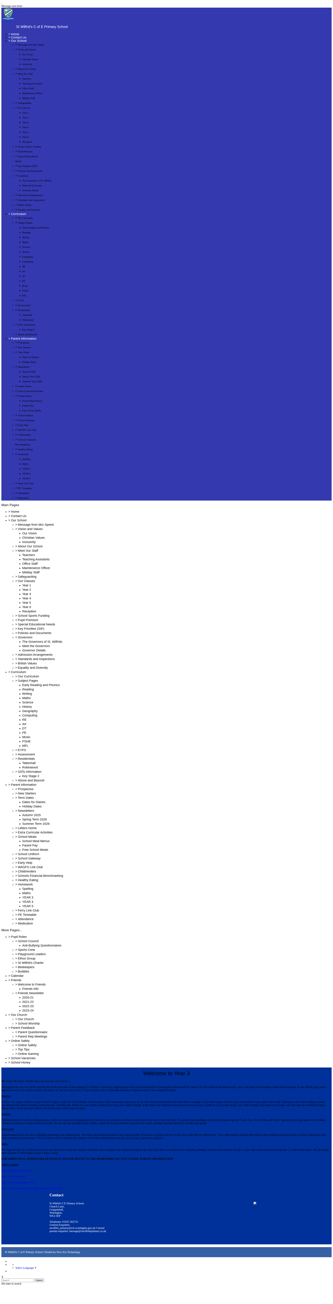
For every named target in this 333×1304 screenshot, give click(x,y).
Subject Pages (25, 223)
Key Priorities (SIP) (27, 166)
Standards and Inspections (31, 200)
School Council (28, 941)
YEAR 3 (26, 469)
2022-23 (28, 1006)
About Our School (27, 69)
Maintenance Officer (32, 93)
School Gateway (26, 420)
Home (15, 34)
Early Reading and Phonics (35, 227)
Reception (27, 142)
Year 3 (25, 122)
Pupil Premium (25, 151)
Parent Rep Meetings (32, 1036)
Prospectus (23, 342)
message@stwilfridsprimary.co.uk (87, 1231)
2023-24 (28, 1010)
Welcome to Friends (32, 984)
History (25, 252)
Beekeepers (26, 967)
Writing (25, 237)
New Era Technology (68, 1252)
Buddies (23, 971)
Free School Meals (31, 410)
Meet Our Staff (25, 74)
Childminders (24, 435)
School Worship (29, 1023)
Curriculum (18, 214)
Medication (23, 498)
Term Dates (23, 352)
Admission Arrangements (30, 195)
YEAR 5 (26, 478)
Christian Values (30, 59)
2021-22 (28, 1002)
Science (26, 247)
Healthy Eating (25, 449)
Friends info (30, 989)
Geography (27, 257)
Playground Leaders (32, 954)
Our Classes (24, 108)
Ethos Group (26, 958)
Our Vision (27, 54)
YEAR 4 (26, 473)
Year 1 (25, 112)
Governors (23, 176)
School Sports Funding (29, 146)
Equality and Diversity (29, 210)
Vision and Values (27, 49)
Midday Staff (28, 98)
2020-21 (28, 997)
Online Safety (20, 1041)
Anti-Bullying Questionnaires (41, 945)
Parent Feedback (23, 1028)
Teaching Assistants (32, 83)
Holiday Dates (29, 362)
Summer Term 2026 (32, 381)
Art (23, 271)
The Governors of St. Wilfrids (37, 180)
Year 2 (25, 117)
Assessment (24, 305)
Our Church (19, 1015)
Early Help (23, 425)
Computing (27, 261)
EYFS (21, 300)
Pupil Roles (19, 937)
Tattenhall (27, 315)
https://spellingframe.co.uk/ (16, 1170)
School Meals (25, 396)
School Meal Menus (32, 401)
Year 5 (25, 132)
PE (23, 281)
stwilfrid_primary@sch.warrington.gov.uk (72, 1227)
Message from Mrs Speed (31, 45)
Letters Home (24, 386)
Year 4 (25, 127)
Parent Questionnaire (32, 1032)
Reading (26, 232)
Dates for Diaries (30, 357)
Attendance (23, 493)
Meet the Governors (32, 185)
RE (23, 266)
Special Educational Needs (36, 624)
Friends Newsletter (31, 993)
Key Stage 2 (28, 329)
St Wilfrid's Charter (31, 963)
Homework (23, 454)
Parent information (23, 338)
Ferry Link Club (25, 483)
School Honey (20, 1062)
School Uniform (25, 415)
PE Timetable (25, 488)
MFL (24, 295)
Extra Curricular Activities (30, 391)
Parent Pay (27, 405)
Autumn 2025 (29, 372)
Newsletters (24, 367)
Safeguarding (24, 103)
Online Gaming (28, 1054)
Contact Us (18, 37)
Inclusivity (27, 64)
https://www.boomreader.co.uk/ (18, 1182)
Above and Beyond (27, 334)
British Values (25, 205)
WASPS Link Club (27, 430)
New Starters (24, 347)
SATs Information (26, 325)
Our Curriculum (25, 218)
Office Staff (28, 88)
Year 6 (25, 137)
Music (25, 286)
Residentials (24, 310)
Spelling (26, 459)
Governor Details (30, 190)
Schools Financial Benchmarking (40, 875)
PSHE (25, 291)
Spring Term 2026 (31, 376)
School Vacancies (23, 1058)
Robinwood (27, 320)
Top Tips (23, 1049)
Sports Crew (26, 950)
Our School (19, 40)
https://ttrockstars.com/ (13, 1176)
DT (23, 276)
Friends (16, 980)
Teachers (26, 79)
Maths (25, 242)
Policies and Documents (30, 171)
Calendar (17, 976)
